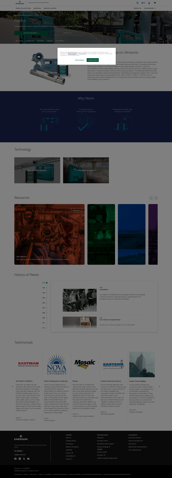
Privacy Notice (72, 53)
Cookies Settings (79, 60)
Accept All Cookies (93, 60)
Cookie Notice (82, 53)
